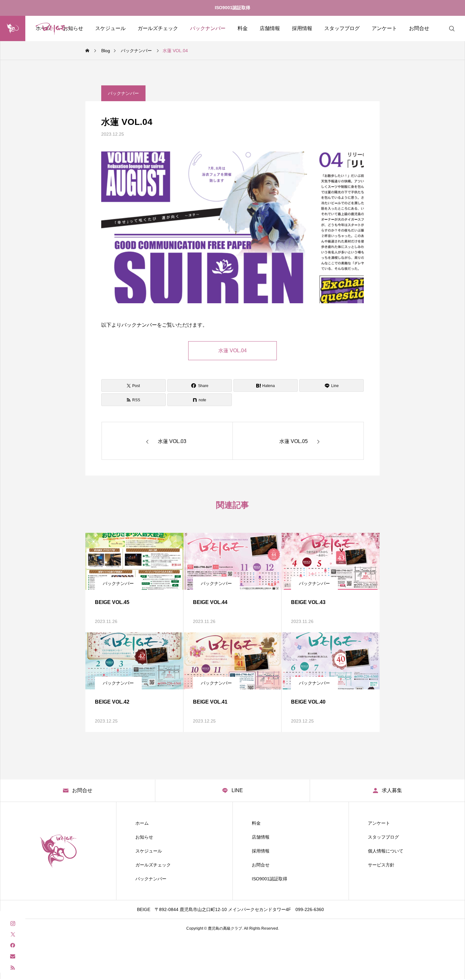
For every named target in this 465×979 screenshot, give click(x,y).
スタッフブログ (342, 28)
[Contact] (12, 956)
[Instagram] (12, 922)
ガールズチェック (158, 28)
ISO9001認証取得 (232, 7)
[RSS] (12, 967)
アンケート (384, 28)
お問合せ (419, 28)
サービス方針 (381, 865)
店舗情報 (270, 28)
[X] (12, 933)
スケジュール (110, 28)
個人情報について (385, 851)
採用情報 (302, 28)
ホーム (142, 823)
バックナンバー (208, 28)
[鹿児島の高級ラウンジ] (40, 28)
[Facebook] (12, 945)
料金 (243, 28)
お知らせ (144, 837)
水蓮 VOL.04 (232, 350)
